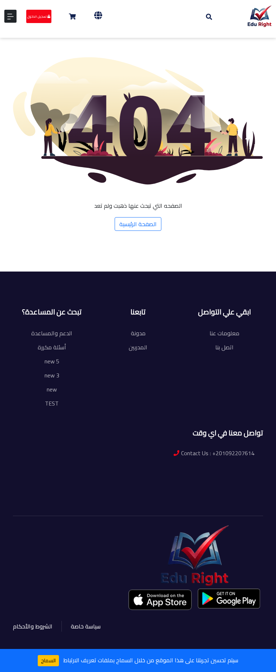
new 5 (52, 361)
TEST (52, 403)
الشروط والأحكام (32, 626)
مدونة (138, 333)
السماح (48, 660)
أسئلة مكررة (52, 347)
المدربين (138, 347)
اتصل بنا (224, 347)
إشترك (56, 283)
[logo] (260, 15)
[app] (160, 599)
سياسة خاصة (86, 626)
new (52, 389)
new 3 (52, 375)
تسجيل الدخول (37, 16)
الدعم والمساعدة (51, 333)
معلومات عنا (224, 333)
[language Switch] (98, 15)
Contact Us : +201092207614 (217, 453)
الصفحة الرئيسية (138, 224)
